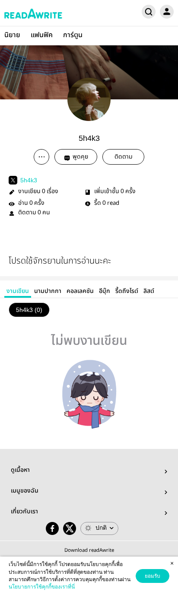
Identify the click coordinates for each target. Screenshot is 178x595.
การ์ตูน (73, 35)
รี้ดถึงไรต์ (126, 291)
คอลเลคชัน (80, 291)
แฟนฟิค (42, 35)
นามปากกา (47, 291)
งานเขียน (17, 291)
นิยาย (12, 35)
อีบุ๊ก (104, 291)
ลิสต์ (148, 291)
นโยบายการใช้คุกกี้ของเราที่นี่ (42, 587)
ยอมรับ (152, 576)
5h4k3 (28, 180)
